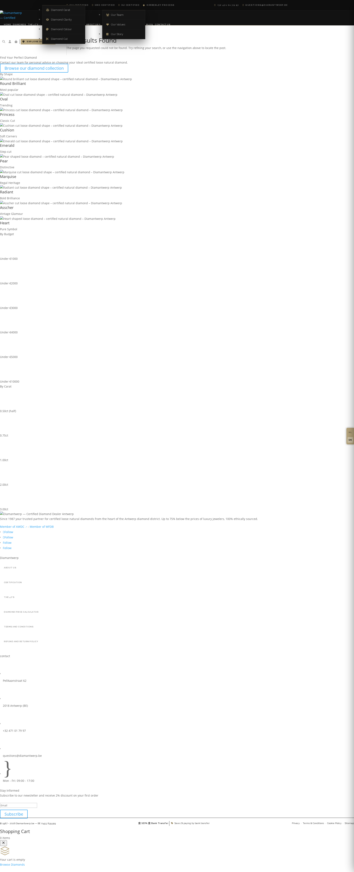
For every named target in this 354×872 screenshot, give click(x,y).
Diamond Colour (59, 29)
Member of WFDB (42, 527)
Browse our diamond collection (34, 68)
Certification (13, 582)
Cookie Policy (334, 823)
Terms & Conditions (313, 823)
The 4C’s (33, 24)
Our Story (114, 34)
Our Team (115, 14)
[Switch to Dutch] (350, 432)
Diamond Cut (57, 38)
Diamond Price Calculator (21, 612)
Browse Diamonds (12, 864)
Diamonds (19, 24)
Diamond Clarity (59, 19)
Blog (149, 24)
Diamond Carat (58, 9)
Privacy (296, 823)
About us (92, 24)
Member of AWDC (12, 527)
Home (7, 24)
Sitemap (349, 823)
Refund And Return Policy (21, 641)
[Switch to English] (350, 440)
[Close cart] (3, 843)
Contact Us (162, 24)
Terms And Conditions (18, 627)
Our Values (115, 24)
